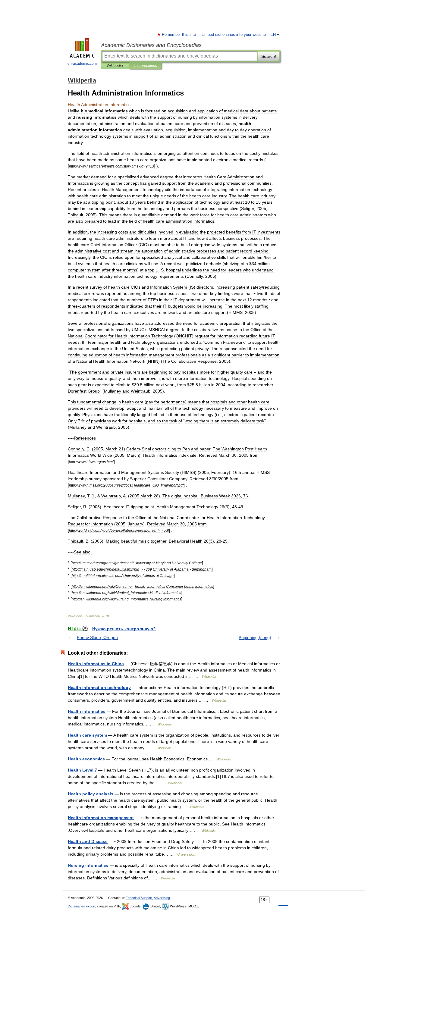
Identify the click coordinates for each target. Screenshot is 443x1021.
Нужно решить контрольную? (124, 628)
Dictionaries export (81, 906)
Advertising (162, 898)
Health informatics (86, 711)
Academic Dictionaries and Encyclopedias (151, 45)
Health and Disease (88, 841)
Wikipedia (115, 66)
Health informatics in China (96, 663)
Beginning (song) (255, 637)
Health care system (87, 735)
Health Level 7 (82, 770)
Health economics (86, 758)
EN (273, 35)
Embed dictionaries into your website (234, 35)
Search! (268, 56)
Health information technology (99, 687)
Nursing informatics (88, 865)
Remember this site (179, 35)
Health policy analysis (90, 793)
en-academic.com (82, 63)
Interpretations (145, 66)
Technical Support (139, 898)
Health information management (101, 817)
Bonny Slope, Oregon (97, 637)
